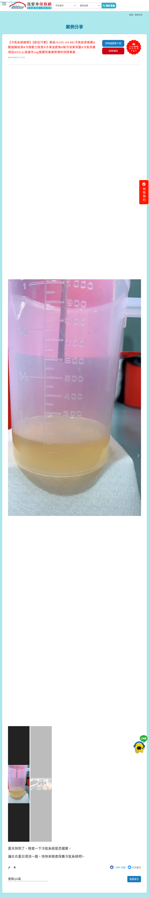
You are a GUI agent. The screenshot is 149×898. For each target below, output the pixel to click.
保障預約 (113, 50)
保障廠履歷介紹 (113, 43)
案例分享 (138, 14)
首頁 (131, 14)
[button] (138, 455)
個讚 (120, 867)
